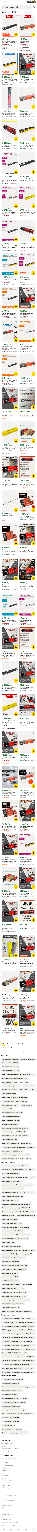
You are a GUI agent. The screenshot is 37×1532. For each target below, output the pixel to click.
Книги (3, 1493)
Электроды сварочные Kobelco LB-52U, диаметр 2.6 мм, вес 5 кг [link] (9, 483)
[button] (34, 7)
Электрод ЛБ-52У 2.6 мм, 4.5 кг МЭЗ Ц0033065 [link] (9, 448)
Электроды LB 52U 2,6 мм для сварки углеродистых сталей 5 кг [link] (9, 280)
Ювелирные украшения (8, 1508)
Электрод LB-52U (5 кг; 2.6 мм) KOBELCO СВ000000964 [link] (26, 381)
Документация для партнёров (10, 1448)
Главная (3, 1529)
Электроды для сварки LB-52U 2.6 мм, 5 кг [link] (26, 448)
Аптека (4, 1483)
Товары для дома (6, 1480)
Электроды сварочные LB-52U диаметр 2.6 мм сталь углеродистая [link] (9, 179)
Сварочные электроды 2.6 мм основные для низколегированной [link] (27, 347)
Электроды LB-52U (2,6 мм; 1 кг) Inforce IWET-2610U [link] (26, 179)
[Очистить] (29, 7)
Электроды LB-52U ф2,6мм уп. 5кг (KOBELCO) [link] (25, 758)
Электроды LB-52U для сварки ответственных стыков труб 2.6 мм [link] (26, 280)
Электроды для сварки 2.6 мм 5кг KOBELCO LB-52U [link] (27, 414)
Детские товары (6, 1505)
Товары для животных (8, 1500)
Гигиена (4, 1473)
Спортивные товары (7, 1498)
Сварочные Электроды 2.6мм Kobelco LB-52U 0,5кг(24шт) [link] (8, 113)
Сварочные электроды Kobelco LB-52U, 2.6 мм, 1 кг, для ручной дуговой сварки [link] (27, 793)
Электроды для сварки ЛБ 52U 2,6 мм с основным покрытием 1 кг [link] (9, 620)
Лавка (11, 1529)
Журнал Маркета (6, 1519)
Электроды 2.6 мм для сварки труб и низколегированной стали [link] (27, 620)
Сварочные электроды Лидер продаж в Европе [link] (27, 246)
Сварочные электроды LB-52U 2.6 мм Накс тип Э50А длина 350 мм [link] (27, 213)
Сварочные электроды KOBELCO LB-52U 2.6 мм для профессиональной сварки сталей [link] (27, 483)
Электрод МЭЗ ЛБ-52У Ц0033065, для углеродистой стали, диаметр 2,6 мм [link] (8, 721)
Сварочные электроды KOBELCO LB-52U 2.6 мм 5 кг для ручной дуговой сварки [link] (9, 793)
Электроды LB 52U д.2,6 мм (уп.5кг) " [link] (9, 146)
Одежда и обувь (6, 1478)
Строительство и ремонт (9, 1503)
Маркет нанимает (7, 1517)
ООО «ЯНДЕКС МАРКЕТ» (13, 1523)
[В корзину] (16, 34)
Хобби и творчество (7, 1488)
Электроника (5, 1475)
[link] (18, 1059)
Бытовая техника (6, 1470)
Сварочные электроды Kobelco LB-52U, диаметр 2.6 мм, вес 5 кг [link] (27, 585)
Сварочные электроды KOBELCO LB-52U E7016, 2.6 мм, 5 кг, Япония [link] (27, 721)
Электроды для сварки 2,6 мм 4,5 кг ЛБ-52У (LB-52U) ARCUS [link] (9, 962)
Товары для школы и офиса (9, 1495)
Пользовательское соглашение (10, 1512)
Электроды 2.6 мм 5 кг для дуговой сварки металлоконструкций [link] (26, 860)
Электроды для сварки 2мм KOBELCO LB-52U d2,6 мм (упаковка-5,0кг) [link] (9, 997)
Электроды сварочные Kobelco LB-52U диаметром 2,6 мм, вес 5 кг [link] (27, 80)
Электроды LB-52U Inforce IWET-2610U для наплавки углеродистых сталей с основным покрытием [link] (9, 41)
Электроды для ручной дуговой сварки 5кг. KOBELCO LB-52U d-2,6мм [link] (27, 113)
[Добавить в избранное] (16, 17)
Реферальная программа (9, 1458)
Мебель (4, 1468)
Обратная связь (6, 1514)
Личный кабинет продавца (9, 1443)
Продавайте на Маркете (8, 1446)
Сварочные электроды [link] (26, 927)
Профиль (33, 1529)
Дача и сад (5, 1490)
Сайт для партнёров (7, 1451)
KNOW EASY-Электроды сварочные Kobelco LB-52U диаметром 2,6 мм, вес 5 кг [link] (9, 860)
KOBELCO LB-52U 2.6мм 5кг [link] (9, 516)
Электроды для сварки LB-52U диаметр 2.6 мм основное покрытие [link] (9, 213)
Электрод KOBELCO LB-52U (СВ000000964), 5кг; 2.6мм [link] (9, 347)
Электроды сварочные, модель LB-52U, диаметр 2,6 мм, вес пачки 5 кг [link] (27, 517)
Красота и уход (6, 1485)
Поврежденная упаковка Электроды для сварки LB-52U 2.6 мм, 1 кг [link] (9, 894)
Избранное (18, 1529)
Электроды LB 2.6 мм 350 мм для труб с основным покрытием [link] (9, 246)
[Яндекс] (14, 1525)
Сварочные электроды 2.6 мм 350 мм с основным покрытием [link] (9, 313)
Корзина (26, 1529)
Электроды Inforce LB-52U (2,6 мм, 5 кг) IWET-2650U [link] (9, 80)
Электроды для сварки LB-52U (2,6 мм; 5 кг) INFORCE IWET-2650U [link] (26, 146)
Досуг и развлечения (8, 1465)
